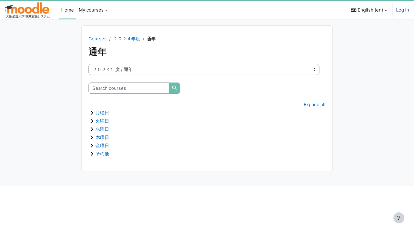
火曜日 (102, 121)
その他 (102, 154)
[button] (369, 10)
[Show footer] (398, 217)
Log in (402, 10)
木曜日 (102, 137)
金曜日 (102, 145)
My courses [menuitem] (91, 10)
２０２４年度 (126, 39)
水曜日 (102, 129)
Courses (97, 39)
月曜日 (102, 113)
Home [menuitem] (67, 10)
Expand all (315, 104)
